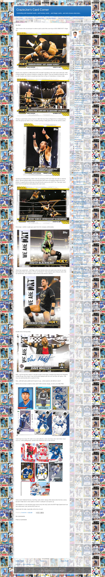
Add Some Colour (79, 141)
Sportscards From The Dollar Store (80, 197)
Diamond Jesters (78, 187)
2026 (75, 51)
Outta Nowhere (78, 102)
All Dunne (77, 111)
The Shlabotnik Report (80, 201)
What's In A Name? (79, 120)
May (76, 77)
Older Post (64, 561)
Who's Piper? (78, 139)
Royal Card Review (79, 221)
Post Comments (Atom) (29, 564)
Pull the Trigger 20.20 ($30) (80, 269)
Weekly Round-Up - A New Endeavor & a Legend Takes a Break (81, 250)
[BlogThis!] (38, 513)
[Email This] (37, 513)
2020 (75, 155)
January (77, 150)
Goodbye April (78, 81)
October (77, 66)
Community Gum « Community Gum (79, 258)
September (78, 68)
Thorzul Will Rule (78, 268)
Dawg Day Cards (78, 192)
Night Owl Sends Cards (79, 255)
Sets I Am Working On (64, 18)
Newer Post (20, 561)
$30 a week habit (78, 239)
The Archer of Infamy (80, 133)
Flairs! (76, 85)
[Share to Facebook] (41, 513)
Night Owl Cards (78, 178)
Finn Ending (78, 124)
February (77, 148)
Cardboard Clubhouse (80, 253)
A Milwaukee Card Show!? (80, 244)
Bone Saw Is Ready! (80, 107)
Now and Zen (77, 272)
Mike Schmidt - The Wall (79, 287)
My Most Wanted (51, 18)
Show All (87, 289)
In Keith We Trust (79, 135)
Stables (76, 126)
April (76, 79)
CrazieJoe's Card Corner (32, 9)
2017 (75, 162)
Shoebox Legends (79, 247)
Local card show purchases (80, 193)
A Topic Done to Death (79, 218)
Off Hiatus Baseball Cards (81, 243)
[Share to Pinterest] (43, 513)
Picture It (77, 137)
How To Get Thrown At (79, 198)
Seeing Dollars (78, 113)
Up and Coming (79, 94)
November (78, 64)
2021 (75, 153)
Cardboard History (79, 206)
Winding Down (78, 89)
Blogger (62, 570)
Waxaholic (76, 281)
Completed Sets (39, 18)
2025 (75, 53)
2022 (75, 60)
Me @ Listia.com (76, 26)
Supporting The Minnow (80, 264)
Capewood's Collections (80, 286)
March (77, 146)
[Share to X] (40, 513)
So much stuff (77, 265)
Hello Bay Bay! (78, 96)
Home (42, 561)
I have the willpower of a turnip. (81, 208)
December (78, 61)
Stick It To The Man (80, 98)
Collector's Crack (78, 235)
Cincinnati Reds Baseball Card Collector (81, 225)
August (77, 70)
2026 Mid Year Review (79, 222)
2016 (75, 164)
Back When (77, 87)
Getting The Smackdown (81, 100)
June (76, 74)
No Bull (76, 143)
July (76, 72)
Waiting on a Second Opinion (80, 273)
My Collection (29, 18)
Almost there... (78, 83)
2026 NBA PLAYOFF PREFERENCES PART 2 (80, 232)
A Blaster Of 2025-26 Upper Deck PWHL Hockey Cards (80, 203)
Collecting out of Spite (79, 236)
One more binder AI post (79, 227)
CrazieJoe (83, 31)
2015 (75, 166)
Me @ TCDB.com (76, 24)
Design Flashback (79, 104)
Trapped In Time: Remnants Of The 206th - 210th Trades (81, 189)
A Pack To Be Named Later (81, 210)
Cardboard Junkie (79, 230)
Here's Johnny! (78, 128)
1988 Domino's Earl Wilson (80, 184)
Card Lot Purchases (78, 18)
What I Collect (19, 18)
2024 (75, 55)
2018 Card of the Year (79, 278)
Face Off (77, 130)
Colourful (77, 91)
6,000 (75, 179)
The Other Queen (79, 117)
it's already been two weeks (80, 240)
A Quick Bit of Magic (80, 109)
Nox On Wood (78, 115)
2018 (75, 160)
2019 (75, 157)
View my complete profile (78, 45)
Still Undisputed (79, 122)
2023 (75, 57)
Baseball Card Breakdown (81, 172)
